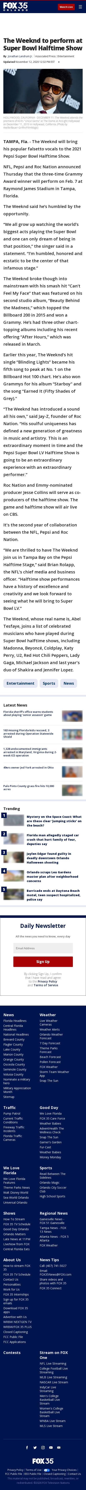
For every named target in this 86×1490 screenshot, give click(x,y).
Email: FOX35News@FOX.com (55, 1272)
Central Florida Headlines (13, 1027)
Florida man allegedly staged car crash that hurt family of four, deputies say (53, 839)
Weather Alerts (50, 1029)
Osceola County (14, 1064)
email (59, 1447)
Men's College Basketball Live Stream (50, 1399)
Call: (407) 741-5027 (53, 1266)
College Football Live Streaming (54, 1370)
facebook (27, 1447)
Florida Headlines (15, 1021)
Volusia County (13, 1074)
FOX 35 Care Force (52, 1118)
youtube (51, 1447)
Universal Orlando (15, 1202)
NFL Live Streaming (53, 1363)
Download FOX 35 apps (15, 1310)
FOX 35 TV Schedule (16, 1224)
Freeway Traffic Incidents (13, 1129)
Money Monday (50, 1157)
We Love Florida (51, 1113)
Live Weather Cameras (48, 1022)
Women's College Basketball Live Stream (51, 1412)
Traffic (9, 1107)
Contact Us (10, 1279)
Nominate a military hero (16, 1081)
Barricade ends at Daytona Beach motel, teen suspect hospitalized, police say (53, 895)
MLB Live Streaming (53, 1377)
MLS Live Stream (51, 1426)
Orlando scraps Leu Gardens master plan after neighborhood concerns (52, 876)
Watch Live (66, 7)
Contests (11, 1352)
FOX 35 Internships (16, 1294)
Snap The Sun (49, 1081)
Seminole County (14, 1069)
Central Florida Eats (16, 1249)
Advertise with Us (15, 1317)
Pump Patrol (11, 1113)
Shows (9, 1213)
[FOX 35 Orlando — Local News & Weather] (15, 7)
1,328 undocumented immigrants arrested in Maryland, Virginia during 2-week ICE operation (30, 752)
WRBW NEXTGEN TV (17, 1322)
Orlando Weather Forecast (51, 1036)
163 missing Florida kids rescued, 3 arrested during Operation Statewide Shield (28, 733)
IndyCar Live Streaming (48, 1389)
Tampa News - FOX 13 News (53, 1230)
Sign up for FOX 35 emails (16, 1301)
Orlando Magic (49, 1182)
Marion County (13, 1054)
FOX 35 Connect (51, 1288)
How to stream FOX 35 (16, 1267)
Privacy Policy (47, 981)
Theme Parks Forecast (49, 1050)
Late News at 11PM (16, 1239)
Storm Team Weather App (54, 1074)
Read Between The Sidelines (53, 1175)
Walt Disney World (15, 1192)
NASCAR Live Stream (54, 1382)
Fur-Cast (45, 1147)
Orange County (13, 1059)
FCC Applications (14, 1342)
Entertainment (66, 56)
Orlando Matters (14, 1234)
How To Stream (14, 1219)
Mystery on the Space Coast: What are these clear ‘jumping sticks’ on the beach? (54, 821)
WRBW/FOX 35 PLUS (17, 1327)
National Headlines (16, 1034)
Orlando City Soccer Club (53, 1189)
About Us (12, 1259)
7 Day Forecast (50, 1043)
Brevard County (13, 1039)
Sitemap (8, 1097)
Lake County (11, 1049)
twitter (35, 1447)
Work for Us (11, 1289)
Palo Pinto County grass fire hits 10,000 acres (28, 787)
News (68, 683)
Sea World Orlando (16, 1197)
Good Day (49, 1107)
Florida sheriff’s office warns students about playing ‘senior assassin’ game (28, 713)
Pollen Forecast (50, 1062)
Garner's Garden (51, 1142)
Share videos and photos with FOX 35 (53, 1281)
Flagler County (13, 1044)
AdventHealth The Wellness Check (52, 1130)
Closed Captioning (15, 1332)
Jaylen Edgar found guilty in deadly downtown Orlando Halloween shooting (49, 858)
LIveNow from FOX (16, 1244)
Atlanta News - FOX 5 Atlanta (54, 1238)
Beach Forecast (50, 1057)
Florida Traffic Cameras (12, 1138)
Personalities (12, 1284)
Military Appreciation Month (17, 1090)
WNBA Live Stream (53, 1421)
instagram (43, 1447)
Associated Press (45, 56)
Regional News (54, 1213)
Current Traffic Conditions (13, 1120)
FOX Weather (49, 1067)
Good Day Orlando (16, 1229)
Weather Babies (50, 1123)
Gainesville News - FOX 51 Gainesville (52, 1221)
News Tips (49, 1259)
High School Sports (52, 1196)
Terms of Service (46, 985)
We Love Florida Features (14, 1180)
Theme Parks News (16, 1187)
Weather (48, 1014)
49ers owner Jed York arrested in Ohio (28, 767)
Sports (49, 683)
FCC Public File (13, 1337)
